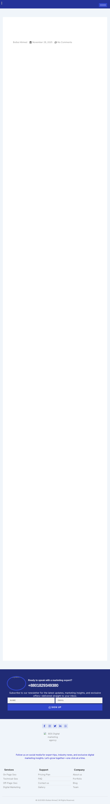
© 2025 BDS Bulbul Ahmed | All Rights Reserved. (55, 800)
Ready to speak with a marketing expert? (50, 680)
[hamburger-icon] (103, 5)
